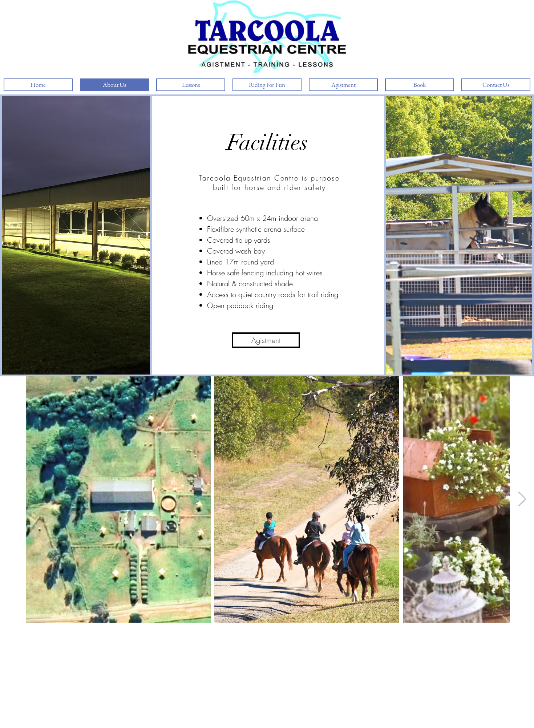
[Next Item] (522, 499)
